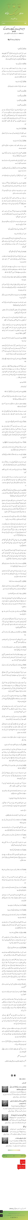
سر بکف (14, 13)
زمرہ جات (4, 23)
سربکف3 (12, 33)
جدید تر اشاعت (4, 1156)
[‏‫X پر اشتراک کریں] (21, 1079)
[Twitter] (15, 1217)
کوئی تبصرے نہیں (6, 33)
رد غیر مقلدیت (15, 33)
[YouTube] (12, 1217)
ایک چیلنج (24, 1127)
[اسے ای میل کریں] (24, 1079)
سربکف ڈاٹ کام (10, 1215)
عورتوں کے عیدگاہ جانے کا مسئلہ (20, 1138)
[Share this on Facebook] (15, 1075)
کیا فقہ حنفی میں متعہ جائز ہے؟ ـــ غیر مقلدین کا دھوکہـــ (18, 1115)
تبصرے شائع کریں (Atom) (14, 1209)
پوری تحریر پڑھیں (16, 1097)
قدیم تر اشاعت (23, 1156)
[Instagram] (14, 1217)
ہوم (14, 1156)
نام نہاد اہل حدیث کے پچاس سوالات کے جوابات (14, 29)
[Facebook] (17, 1217)
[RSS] (11, 1217)
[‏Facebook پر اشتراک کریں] (20, 1079)
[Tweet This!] (12, 1075)
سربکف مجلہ (10, 1213)
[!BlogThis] (23, 1079)
